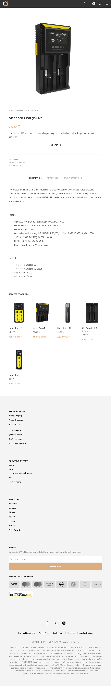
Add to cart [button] (15, 337)
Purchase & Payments (16, 420)
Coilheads (12, 512)
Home (11, 110)
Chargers (34, 110)
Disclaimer (71, 633)
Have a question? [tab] (72, 178)
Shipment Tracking (15, 482)
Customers (15, 430)
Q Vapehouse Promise (16, 434)
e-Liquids (12, 521)
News (10, 477)
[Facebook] (47, 623)
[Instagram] (64, 623)
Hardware (12, 525)
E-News (12, 547)
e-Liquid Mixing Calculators (17, 443)
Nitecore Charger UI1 (64, 328)
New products (13, 503)
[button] (86, 3)
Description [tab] (35, 178)
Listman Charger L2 (15, 328)
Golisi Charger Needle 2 (89, 328)
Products (14, 499)
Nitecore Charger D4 (39, 328)
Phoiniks (76, 642)
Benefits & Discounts (15, 439)
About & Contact (18, 461)
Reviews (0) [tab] (53, 178)
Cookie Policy (58, 633)
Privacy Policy (44, 633)
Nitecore (18, 165)
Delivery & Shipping (15, 415)
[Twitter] (55, 623)
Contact (11, 469)
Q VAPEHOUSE (57, 642)
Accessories (21, 110)
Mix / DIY (12, 517)
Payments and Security (21, 576)
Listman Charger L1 (15, 375)
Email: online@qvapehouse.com (22, 473)
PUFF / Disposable (14, 530)
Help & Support (17, 411)
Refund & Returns (14, 424)
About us (11, 465)
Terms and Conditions (26, 633)
